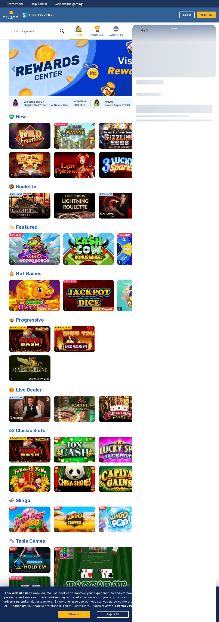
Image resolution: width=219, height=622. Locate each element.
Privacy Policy (127, 606)
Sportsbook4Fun (41, 14)
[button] (12, 68)
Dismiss (74, 614)
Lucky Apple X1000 (97, 105)
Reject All (113, 614)
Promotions (15, 4)
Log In (187, 14)
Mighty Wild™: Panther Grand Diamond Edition (27, 105)
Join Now (206, 14)
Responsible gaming (69, 4)
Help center (39, 4)
